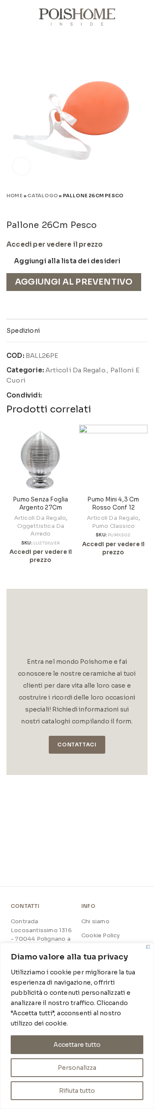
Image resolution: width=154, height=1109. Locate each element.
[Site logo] (77, 16)
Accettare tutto (77, 1045)
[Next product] (143, 207)
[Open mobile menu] (10, 17)
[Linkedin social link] (79, 395)
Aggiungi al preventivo (74, 282)
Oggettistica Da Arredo (41, 529)
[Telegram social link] (89, 395)
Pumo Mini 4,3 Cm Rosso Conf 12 (113, 503)
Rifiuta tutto (77, 1091)
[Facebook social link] (49, 395)
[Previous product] (126, 207)
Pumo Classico (113, 526)
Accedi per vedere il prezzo (54, 244)
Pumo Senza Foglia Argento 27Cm (40, 503)
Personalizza (77, 1068)
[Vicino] (148, 947)
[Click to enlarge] (21, 166)
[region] (77, 1026)
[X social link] (59, 395)
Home (14, 196)
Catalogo (42, 196)
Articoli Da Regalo (75, 370)
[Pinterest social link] (69, 395)
